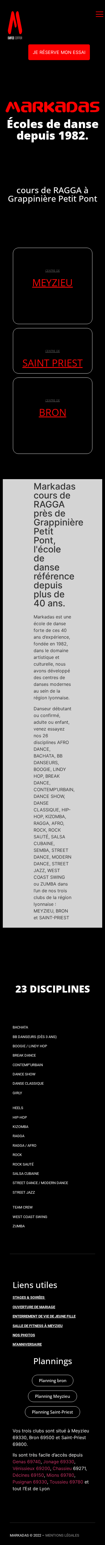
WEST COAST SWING (30, 1217)
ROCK (17, 1155)
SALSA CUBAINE (26, 1173)
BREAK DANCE (24, 1055)
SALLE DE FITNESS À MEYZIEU (38, 1326)
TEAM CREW (23, 1207)
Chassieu (62, 1468)
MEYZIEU (52, 282)
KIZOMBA (20, 1127)
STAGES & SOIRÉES (29, 1297)
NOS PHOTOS (24, 1335)
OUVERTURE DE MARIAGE (34, 1307)
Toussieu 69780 (66, 1482)
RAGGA (18, 1136)
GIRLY (17, 1093)
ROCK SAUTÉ (23, 1164)
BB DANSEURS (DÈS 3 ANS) (35, 1037)
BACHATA (20, 1027)
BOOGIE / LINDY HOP (30, 1046)
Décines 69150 (28, 1475)
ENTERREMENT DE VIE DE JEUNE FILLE (44, 1316)
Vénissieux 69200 (31, 1468)
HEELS (18, 1108)
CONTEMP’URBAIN (28, 1065)
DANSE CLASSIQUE (28, 1083)
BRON (52, 412)
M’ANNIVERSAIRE (27, 1344)
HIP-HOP (20, 1117)
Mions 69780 (60, 1475)
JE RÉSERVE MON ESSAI (59, 52)
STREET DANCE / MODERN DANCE (40, 1183)
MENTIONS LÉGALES (62, 1535)
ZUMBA (19, 1226)
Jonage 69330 (58, 1461)
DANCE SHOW (24, 1074)
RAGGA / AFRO (24, 1145)
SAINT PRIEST (52, 362)
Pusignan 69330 (30, 1482)
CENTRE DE (52, 270)
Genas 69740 (27, 1461)
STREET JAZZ (24, 1192)
